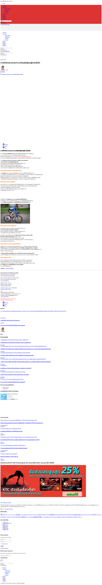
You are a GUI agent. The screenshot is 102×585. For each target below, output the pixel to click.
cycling (10, 311)
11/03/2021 (2, 460)
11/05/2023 (2, 351)
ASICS (6, 514)
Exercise (11, 514)
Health (13, 311)
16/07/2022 (2, 370)
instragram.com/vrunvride (5, 285)
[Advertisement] (21, 28)
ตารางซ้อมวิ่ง (2, 517)
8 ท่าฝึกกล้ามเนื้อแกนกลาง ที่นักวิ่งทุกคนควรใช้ (11, 431)
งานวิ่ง (97, 514)
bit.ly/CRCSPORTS (5, 296)
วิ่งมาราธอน (7, 8)
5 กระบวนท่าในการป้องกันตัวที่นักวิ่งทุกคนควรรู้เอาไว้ (12, 382)
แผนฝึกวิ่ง (63, 517)
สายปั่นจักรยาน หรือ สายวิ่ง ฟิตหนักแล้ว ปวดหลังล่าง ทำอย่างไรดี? (15, 368)
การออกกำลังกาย (33, 311)
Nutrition (32, 514)
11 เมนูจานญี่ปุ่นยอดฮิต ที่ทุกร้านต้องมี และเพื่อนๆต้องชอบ (13, 448)
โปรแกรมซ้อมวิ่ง (68, 517)
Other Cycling (21, 311)
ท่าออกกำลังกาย (18, 517)
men (18, 311)
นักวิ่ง (23, 517)
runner (48, 514)
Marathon (27, 514)
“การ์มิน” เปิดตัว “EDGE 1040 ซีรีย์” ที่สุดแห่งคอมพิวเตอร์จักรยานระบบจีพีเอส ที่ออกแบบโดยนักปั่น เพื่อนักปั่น (25, 362)
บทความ (4, 7)
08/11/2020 (2, 443)
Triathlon (4, 529)
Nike (29, 514)
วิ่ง (40, 517)
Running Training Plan (85, 514)
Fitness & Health (6, 523)
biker (8, 311)
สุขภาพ (6, 13)
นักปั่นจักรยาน (42, 311)
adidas (4, 514)
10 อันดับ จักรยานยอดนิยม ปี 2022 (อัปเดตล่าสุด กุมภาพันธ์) (14, 374)
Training (4, 16)
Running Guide (57, 514)
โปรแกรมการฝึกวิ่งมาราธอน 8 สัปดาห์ (9, 456)
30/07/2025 (2, 344)
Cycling (4, 59)
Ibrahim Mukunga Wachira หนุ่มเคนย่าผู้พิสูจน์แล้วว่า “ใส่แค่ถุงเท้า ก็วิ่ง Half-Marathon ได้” (21, 423)
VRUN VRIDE (5, 425)
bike (3, 311)
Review (4, 14)
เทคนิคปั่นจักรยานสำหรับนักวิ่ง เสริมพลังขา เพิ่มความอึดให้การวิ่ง (15, 342)
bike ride (6, 311)
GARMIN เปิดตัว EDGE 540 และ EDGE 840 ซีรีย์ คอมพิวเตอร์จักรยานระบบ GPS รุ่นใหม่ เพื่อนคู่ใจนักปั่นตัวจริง (25, 349)
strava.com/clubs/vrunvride (6, 289)
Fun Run (18, 514)
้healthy (16, 311)
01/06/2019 (2, 426)
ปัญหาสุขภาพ (48, 311)
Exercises (14, 514)
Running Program (70, 514)
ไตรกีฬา (7, 11)
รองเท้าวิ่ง (36, 517)
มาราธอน (31, 517)
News (4, 15)
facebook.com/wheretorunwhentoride (8, 275)
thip (7, 69)
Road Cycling (26, 311)
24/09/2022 (2, 357)
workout (90, 514)
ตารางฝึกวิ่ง (8, 517)
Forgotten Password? (4, 548)
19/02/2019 (2, 70)
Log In (1, 559)
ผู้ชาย (56, 311)
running (52, 514)
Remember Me (4, 543)
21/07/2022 (2, 364)
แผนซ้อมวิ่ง (59, 517)
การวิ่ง (94, 514)
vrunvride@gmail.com (9, 508)
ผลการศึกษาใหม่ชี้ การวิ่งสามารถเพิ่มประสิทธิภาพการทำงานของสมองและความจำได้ (19, 440)
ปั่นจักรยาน (7, 10)
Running (4, 526)
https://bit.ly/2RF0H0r (9, 268)
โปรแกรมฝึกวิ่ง (75, 517)
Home (1, 59)
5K (1, 514)
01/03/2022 (2, 377)
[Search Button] (12, 563)
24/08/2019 (2, 434)
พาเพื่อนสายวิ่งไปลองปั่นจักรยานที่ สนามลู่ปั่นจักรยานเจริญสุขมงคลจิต (17, 355)
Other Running (35, 514)
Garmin (22, 514)
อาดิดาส (55, 517)
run (45, 514)
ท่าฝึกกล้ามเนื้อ (12, 517)
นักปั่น (38, 311)
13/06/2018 (2, 451)
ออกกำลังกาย (63, 311)
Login (4, 3)
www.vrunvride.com (5, 280)
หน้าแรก (4, 5)
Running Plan (63, 514)
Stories (4, 17)
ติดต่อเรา (5, 18)
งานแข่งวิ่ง (99, 514)
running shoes (77, 514)
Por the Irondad (4, 450)
